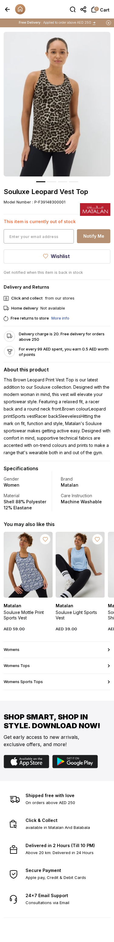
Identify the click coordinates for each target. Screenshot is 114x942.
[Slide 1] (40, 181)
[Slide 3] (62, 181)
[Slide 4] (73, 181)
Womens (11, 649)
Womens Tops (17, 665)
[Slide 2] (51, 181)
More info (60, 318)
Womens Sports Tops (23, 681)
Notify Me (93, 236)
